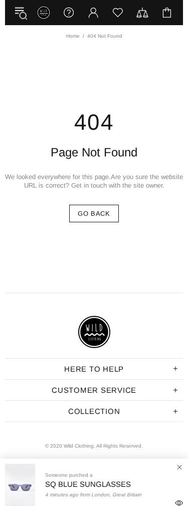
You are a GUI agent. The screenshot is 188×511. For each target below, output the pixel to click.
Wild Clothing (43, 12)
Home (73, 36)
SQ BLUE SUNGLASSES (88, 483)
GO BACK (94, 213)
